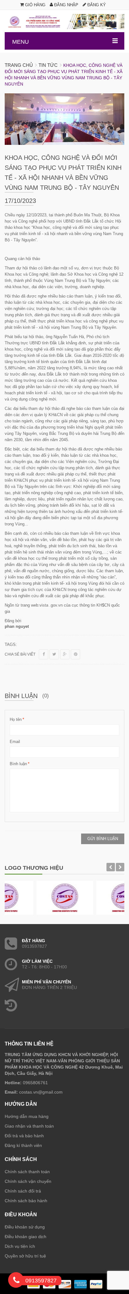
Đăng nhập (65, 4)
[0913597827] (16, 1281)
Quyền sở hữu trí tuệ (25, 1255)
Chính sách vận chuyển (28, 1181)
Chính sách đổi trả (23, 1190)
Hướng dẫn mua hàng (27, 1116)
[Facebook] (43, 654)
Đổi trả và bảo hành (24, 1135)
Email (15, 741)
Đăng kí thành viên (23, 1145)
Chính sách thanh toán (27, 1171)
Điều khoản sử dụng (25, 1226)
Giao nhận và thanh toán (29, 1126)
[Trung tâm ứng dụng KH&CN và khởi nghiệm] (64, 21)
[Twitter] (54, 654)
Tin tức (48, 65)
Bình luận (18, 763)
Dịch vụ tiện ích (20, 1246)
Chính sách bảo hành (26, 1200)
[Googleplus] (65, 654)
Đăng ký (96, 4)
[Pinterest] (75, 654)
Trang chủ (19, 65)
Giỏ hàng (34, 4)
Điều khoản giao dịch (25, 1236)
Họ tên (16, 719)
